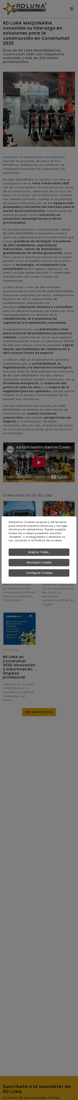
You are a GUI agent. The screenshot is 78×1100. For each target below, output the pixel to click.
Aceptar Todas (38, 552)
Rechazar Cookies (39, 562)
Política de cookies (48, 540)
